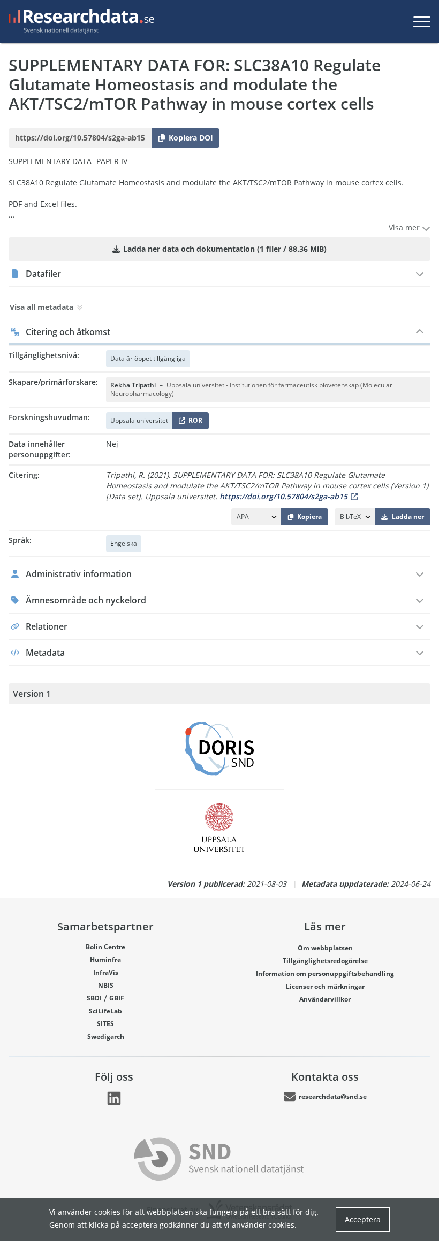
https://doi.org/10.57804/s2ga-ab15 (283, 496)
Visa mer (405, 227)
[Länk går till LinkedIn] (114, 1098)
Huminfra (105, 959)
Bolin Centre (105, 946)
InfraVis (105, 972)
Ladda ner (408, 516)
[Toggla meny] (422, 21)
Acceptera (363, 1219)
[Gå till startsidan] (79, 21)
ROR (193, 422)
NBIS (105, 985)
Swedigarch (105, 1036)
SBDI (94, 998)
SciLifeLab (105, 1010)
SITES (105, 1023)
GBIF (116, 998)
